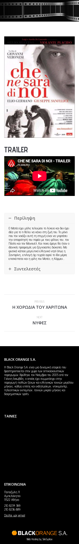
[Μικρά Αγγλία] (28, 447)
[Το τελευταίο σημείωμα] (45, 431)
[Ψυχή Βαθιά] (45, 464)
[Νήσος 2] (45, 447)
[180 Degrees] (12, 464)
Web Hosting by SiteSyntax (39, 539)
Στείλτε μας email (14, 515)
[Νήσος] (28, 464)
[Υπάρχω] (28, 431)
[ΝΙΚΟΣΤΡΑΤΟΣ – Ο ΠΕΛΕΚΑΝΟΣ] (61, 447)
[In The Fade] (61, 431)
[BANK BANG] (61, 464)
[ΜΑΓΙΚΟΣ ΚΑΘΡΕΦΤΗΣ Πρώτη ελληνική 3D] (12, 447)
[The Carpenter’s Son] (12, 431)
